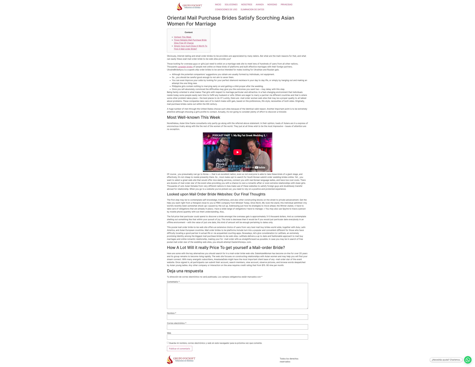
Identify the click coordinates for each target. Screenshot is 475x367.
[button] (468, 360)
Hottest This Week (182, 37)
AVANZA (260, 4)
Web (169, 333)
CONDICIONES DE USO (226, 9)
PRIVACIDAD (286, 4)
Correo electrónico (176, 323)
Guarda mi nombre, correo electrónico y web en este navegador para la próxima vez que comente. (215, 343)
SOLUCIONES (231, 4)
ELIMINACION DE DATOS (252, 9)
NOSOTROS (246, 4)
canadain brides (185, 66)
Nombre (171, 313)
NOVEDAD (272, 4)
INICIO (218, 4)
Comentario (173, 282)
